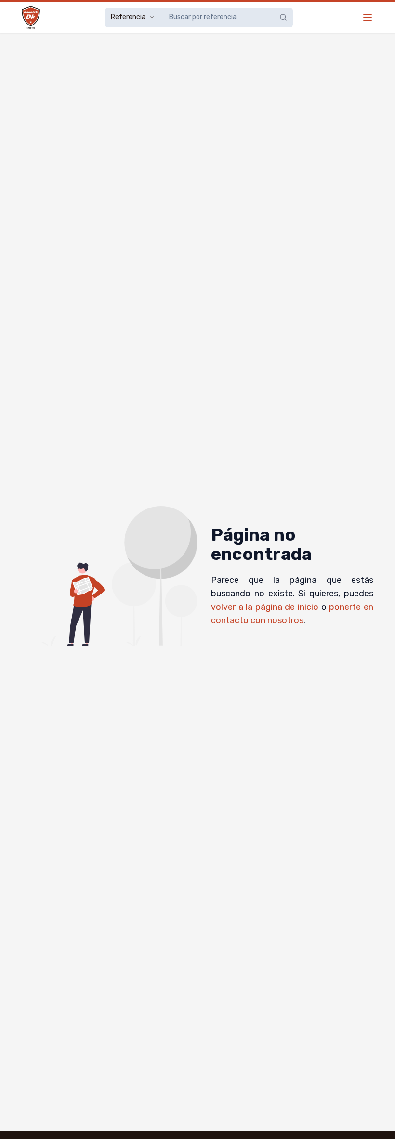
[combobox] (214, 17)
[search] (286, 17)
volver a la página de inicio (264, 607)
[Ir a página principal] (31, 17)
